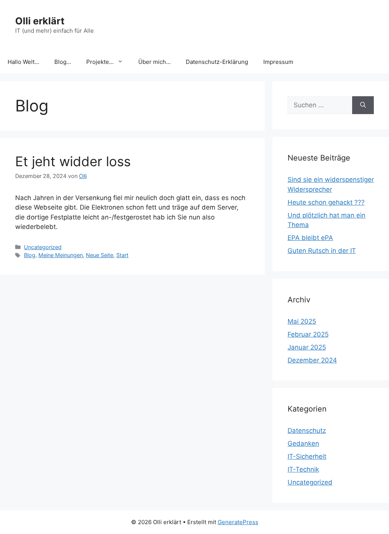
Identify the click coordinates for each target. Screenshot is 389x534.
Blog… (62, 61)
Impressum (278, 61)
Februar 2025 (308, 334)
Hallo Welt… (23, 61)
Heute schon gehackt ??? (326, 202)
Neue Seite (99, 255)
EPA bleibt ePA (310, 238)
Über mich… (154, 61)
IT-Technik (303, 469)
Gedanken (303, 443)
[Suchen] (363, 105)
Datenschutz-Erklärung (217, 61)
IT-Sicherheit (307, 456)
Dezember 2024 (312, 360)
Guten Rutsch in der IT (322, 250)
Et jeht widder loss (73, 161)
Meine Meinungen (60, 255)
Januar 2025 (307, 347)
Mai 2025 (302, 321)
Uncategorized (43, 247)
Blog (29, 255)
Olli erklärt (40, 21)
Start (122, 255)
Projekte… (100, 61)
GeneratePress (238, 522)
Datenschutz (307, 430)
